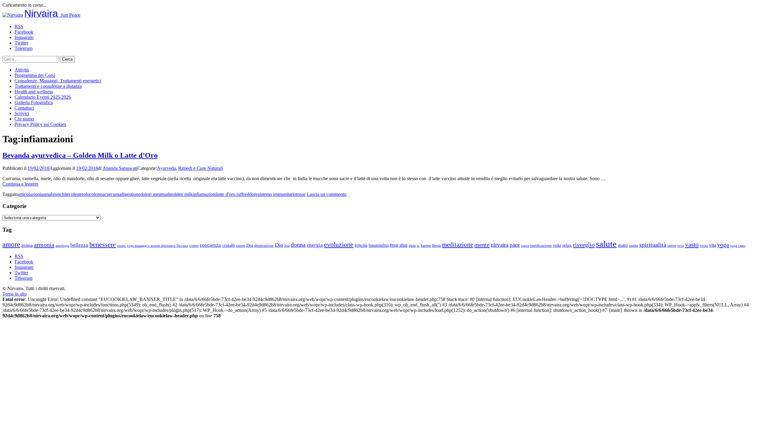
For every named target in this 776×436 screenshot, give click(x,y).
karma (426, 245)
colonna (97, 194)
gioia (412, 245)
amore (11, 244)
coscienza (210, 245)
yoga (723, 244)
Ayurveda (166, 168)
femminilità (379, 245)
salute (606, 244)
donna (298, 245)
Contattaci (24, 108)
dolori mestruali (155, 194)
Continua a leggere (20, 184)
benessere (102, 244)
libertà (436, 245)
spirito (633, 245)
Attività (22, 69)
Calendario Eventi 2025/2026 (43, 97)
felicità (361, 245)
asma (46, 194)
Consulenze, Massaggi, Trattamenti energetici (58, 80)
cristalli (228, 245)
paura (525, 245)
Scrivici (22, 113)
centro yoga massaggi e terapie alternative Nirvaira (152, 245)
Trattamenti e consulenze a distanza (48, 86)
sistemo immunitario (277, 194)
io (418, 245)
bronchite (60, 194)
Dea (249, 245)
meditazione (457, 244)
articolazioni (29, 194)
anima (27, 245)
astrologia (62, 245)
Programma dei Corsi (35, 75)
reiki (557, 245)
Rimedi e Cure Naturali (200, 168)
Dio (279, 245)
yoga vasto (737, 245)
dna (286, 245)
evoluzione (338, 244)
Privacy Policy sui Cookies (40, 124)
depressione (264, 245)
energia (315, 245)
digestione (130, 194)
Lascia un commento (326, 194)
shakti (623, 245)
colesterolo (79, 194)
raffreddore (247, 194)
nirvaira (499, 245)
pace (515, 245)
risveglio (584, 244)
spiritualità (652, 244)
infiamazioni (204, 194)
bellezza (79, 245)
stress (671, 245)
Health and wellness (34, 91)
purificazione (541, 245)
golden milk (181, 194)
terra (680, 245)
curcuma (113, 194)
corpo (194, 245)
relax (567, 245)
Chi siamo (24, 118)
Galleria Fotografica (34, 102)
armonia (44, 244)
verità (704, 245)
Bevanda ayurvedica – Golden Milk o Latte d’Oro (80, 155)
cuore (240, 245)
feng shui (398, 245)
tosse (301, 194)
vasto (692, 244)
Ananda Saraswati (119, 168)
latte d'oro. (226, 194)
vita (712, 245)
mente (482, 244)
